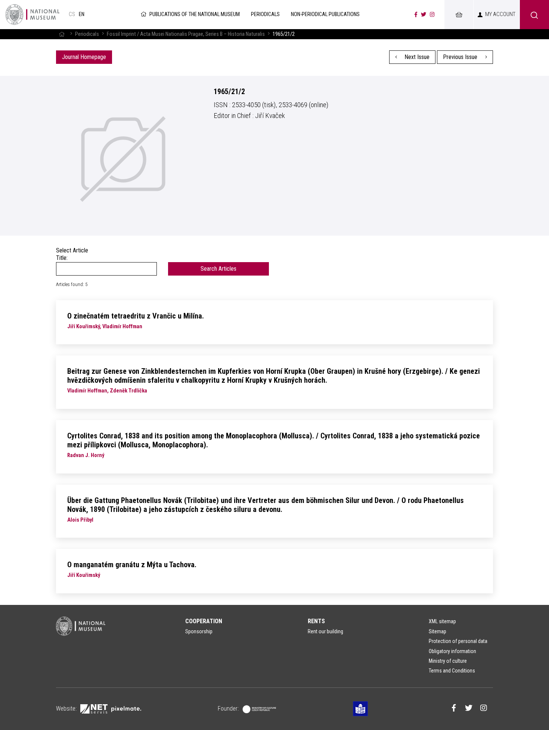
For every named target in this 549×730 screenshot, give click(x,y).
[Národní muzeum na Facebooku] (416, 14)
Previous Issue (461, 56)
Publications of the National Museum (194, 14)
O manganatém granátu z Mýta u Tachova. (131, 564)
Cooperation (203, 621)
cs (72, 14)
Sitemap (437, 631)
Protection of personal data (458, 641)
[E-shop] (458, 14)
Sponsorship (199, 631)
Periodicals (87, 34)
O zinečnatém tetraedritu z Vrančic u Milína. (135, 315)
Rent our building (325, 631)
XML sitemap (442, 621)
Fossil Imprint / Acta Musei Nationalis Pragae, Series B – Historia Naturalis (186, 34)
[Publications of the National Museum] (32, 14)
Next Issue (416, 56)
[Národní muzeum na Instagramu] (432, 14)
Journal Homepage (84, 56)
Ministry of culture (448, 661)
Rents (316, 621)
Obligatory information (452, 651)
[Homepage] (61, 34)
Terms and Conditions (452, 671)
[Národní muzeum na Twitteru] (423, 14)
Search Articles (218, 268)
